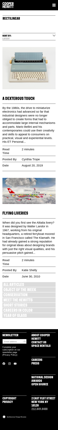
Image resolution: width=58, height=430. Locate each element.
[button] (54, 5)
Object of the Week (19, 290)
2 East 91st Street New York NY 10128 (43, 402)
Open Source (39, 384)
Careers (36, 360)
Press (35, 363)
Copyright (9, 398)
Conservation (15, 295)
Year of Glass (15, 316)
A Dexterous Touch (18, 99)
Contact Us (38, 342)
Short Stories (15, 306)
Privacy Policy (10, 355)
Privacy (7, 402)
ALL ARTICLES (13, 285)
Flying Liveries (15, 214)
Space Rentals (41, 346)
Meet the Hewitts (18, 300)
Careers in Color (18, 311)
